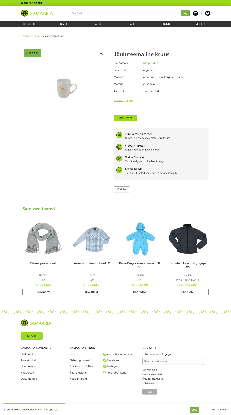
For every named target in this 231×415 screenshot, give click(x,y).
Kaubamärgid (78, 378)
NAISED (64, 24)
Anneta (32, 336)
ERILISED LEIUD (30, 24)
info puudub (150, 63)
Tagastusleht (78, 372)
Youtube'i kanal (117, 372)
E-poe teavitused (154, 378)
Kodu (37, 36)
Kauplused (27, 372)
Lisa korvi (125, 117)
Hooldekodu (28, 366)
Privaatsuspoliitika (81, 366)
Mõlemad (150, 383)
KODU (166, 24)
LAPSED (98, 24)
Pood (25, 36)
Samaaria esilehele (31, 3)
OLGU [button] (194, 410)
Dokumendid (29, 378)
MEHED (200, 24)
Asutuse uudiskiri (154, 374)
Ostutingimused (80, 360)
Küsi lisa (121, 189)
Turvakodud (28, 360)
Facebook (113, 360)
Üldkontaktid (29, 354)
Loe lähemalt (219, 409)
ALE (132, 24)
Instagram (113, 366)
